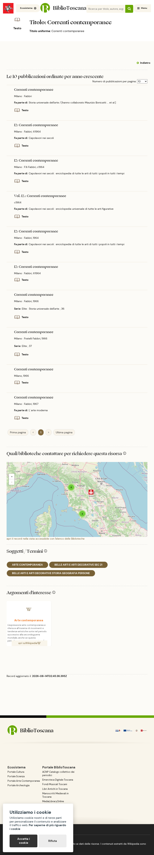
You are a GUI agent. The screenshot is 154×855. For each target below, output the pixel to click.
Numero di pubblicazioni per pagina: (114, 81)
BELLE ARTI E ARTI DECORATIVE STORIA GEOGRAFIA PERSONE (51, 573)
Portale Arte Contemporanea (24, 780)
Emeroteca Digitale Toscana (57, 779)
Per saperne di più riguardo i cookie (38, 827)
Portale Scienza (16, 776)
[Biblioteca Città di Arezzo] (91, 492)
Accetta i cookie (23, 841)
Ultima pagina (64, 432)
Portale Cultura (16, 771)
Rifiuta (52, 841)
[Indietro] (138, 63)
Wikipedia (31, 643)
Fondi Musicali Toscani (54, 784)
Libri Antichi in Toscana (55, 789)
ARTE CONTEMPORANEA (27, 564)
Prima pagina (18, 432)
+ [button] (12, 476)
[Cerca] (129, 9)
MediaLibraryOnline (53, 801)
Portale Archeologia (18, 785)
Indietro (145, 62)
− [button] (11, 482)
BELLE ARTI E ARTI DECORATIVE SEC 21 (78, 564)
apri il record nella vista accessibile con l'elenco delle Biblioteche (46, 538)
